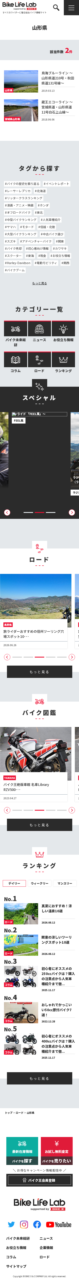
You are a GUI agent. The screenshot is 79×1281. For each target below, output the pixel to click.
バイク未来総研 (15, 342)
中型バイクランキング (21, 219)
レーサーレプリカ (19, 191)
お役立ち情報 (61, 255)
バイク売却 (14, 248)
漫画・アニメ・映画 (20, 205)
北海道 (41, 191)
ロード (39, 370)
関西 (66, 263)
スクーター (14, 255)
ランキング (63, 370)
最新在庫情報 (22, 1156)
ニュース (39, 339)
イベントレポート (57, 183)
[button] (28, 512)
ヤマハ (11, 227)
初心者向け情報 (38, 248)
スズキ (11, 241)
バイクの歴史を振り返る (23, 183)
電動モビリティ (47, 263)
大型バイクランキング (21, 234)
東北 (40, 212)
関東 (61, 241)
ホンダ (44, 205)
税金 (43, 255)
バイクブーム (16, 270)
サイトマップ (16, 1266)
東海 (31, 255)
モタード (28, 227)
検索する (68, 20)
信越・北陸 (47, 227)
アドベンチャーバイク (37, 241)
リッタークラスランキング (24, 198)
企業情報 (46, 1247)
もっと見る (39, 283)
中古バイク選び (53, 234)
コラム (16, 370)
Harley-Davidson (18, 263)
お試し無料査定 (56, 1156)
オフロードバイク (19, 212)
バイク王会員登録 (39, 1178)
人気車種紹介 (51, 219)
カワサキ (61, 248)
